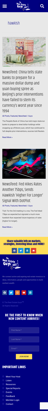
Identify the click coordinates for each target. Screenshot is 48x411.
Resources (11, 384)
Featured (14, 116)
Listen (9, 380)
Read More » (7, 137)
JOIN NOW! (24, 356)
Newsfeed (22, 116)
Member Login (12, 400)
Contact (9, 404)
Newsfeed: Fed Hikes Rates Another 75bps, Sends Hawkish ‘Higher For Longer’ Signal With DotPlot (22, 192)
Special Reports (13, 388)
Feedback (10, 396)
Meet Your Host (13, 376)
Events (9, 392)
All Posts (6, 116)
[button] (4, 6)
